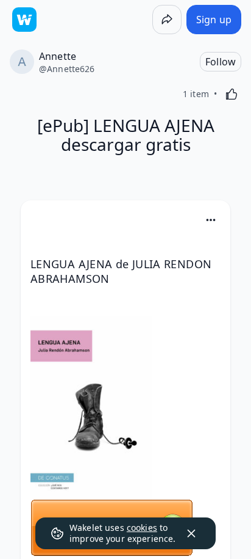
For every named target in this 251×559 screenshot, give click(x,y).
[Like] (231, 94)
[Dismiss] (191, 533)
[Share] (167, 19)
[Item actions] (211, 220)
